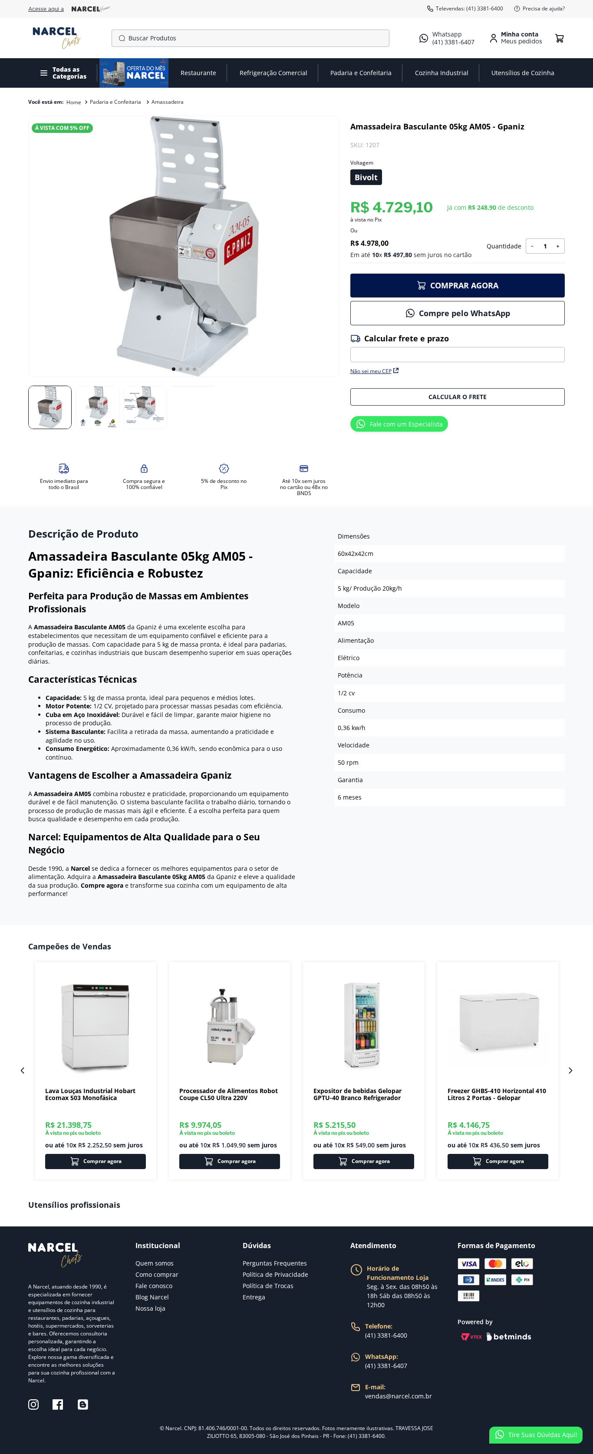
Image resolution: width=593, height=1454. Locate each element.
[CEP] (457, 347)
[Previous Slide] (22, 1070)
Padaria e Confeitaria (115, 101)
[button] (366, 177)
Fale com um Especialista (406, 424)
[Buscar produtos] (120, 38)
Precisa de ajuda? (544, 8)
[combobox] (250, 38)
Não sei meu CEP (371, 371)
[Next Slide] (570, 1070)
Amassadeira (168, 101)
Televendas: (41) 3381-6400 (469, 8)
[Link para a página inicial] (74, 102)
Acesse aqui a (46, 9)
